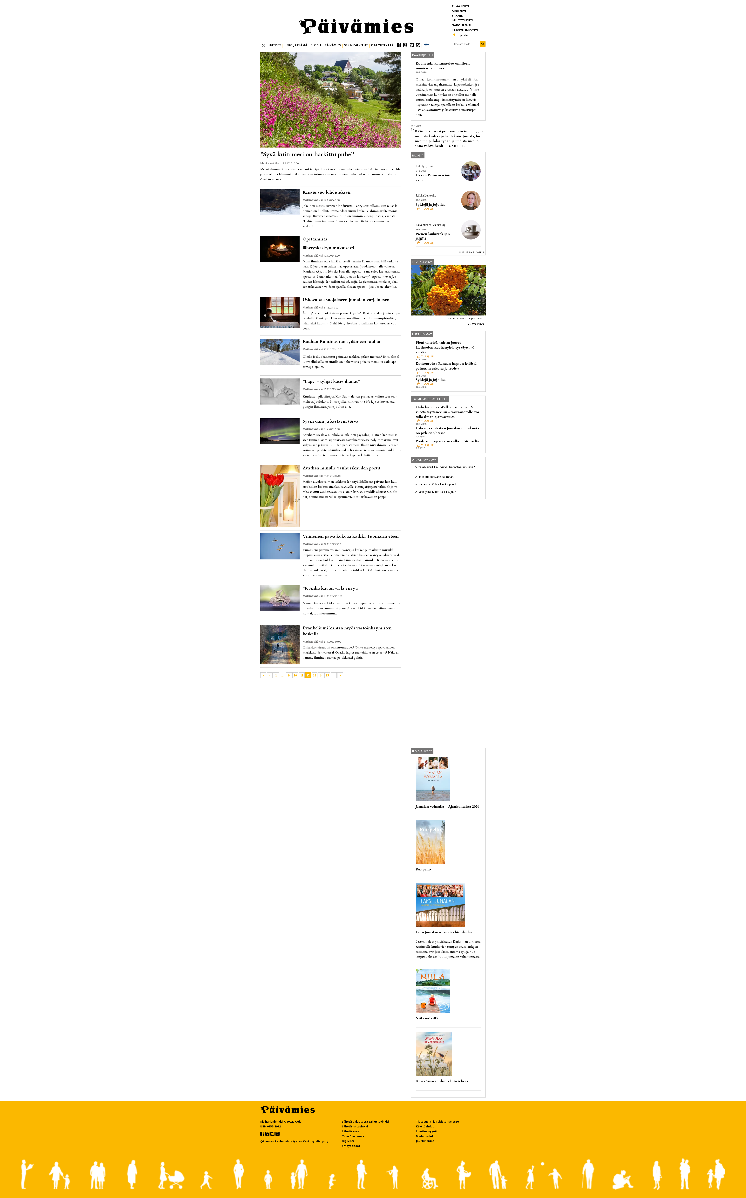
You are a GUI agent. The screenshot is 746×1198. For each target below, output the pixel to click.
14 (320, 675)
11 (301, 675)
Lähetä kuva (476, 324)
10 (295, 675)
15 (327, 675)
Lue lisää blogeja (471, 252)
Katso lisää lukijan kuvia (466, 318)
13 (314, 675)
